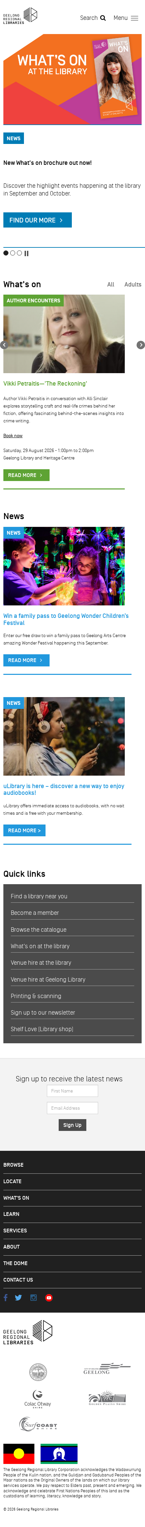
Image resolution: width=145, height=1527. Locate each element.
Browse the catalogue (38, 929)
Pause (26, 253)
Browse (13, 1165)
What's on (22, 284)
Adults (133, 284)
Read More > (24, 831)
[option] (72, 141)
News (13, 516)
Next (141, 345)
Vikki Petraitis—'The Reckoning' (45, 383)
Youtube (49, 1297)
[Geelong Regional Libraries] (20, 15)
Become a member (35, 912)
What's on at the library (40, 946)
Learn (11, 1214)
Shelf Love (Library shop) (42, 1029)
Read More (23, 475)
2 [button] (12, 253)
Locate (12, 1181)
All (110, 284)
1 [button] (5, 253)
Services (15, 1231)
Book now (13, 435)
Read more (23, 660)
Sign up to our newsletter (43, 1012)
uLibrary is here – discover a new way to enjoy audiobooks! (63, 790)
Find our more (33, 220)
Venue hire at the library (41, 962)
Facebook (5, 1297)
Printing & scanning (36, 996)
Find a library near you (39, 896)
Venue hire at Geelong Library (48, 979)
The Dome (15, 1263)
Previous (4, 345)
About (11, 1247)
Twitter (18, 1297)
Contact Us (18, 1280)
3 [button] (19, 253)
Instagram (33, 1297)
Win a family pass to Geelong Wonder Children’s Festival (66, 619)
